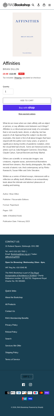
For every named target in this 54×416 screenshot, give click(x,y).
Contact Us (10, 311)
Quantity (6, 87)
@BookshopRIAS (12, 257)
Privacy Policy (11, 325)
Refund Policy (11, 332)
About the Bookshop (14, 297)
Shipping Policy (11, 352)
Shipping (17, 78)
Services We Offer (13, 346)
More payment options (27, 114)
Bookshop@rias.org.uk (20, 254)
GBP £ (26, 376)
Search (8, 339)
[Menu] (49, 5)
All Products (10, 304)
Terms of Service (12, 359)
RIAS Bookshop (22, 407)
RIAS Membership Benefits (17, 318)
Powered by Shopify (36, 407)
